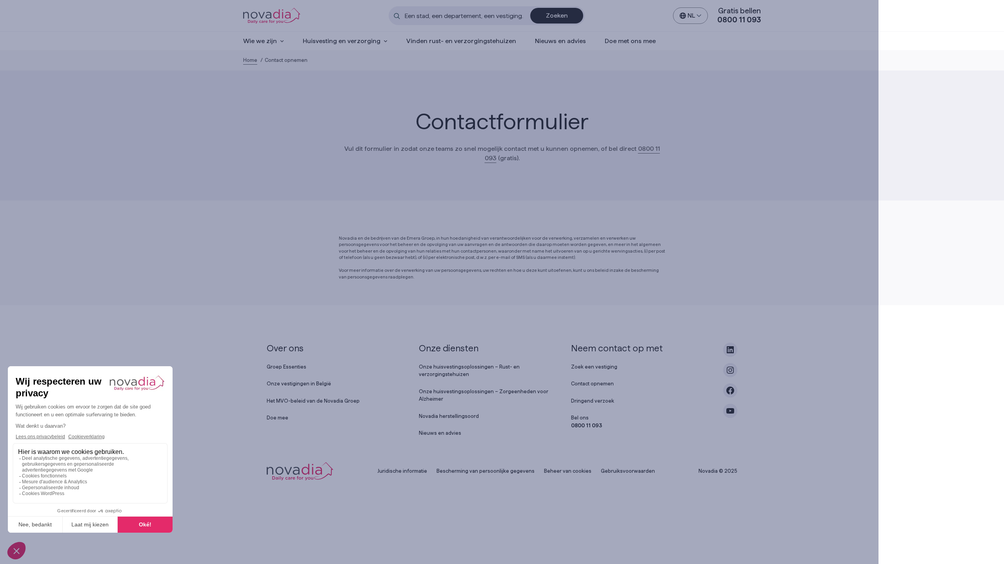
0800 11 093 (739, 20)
